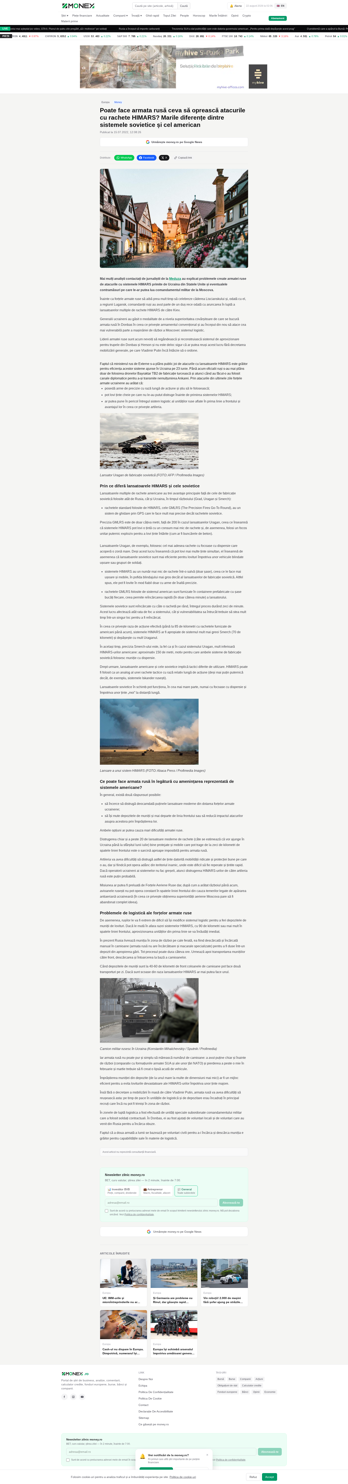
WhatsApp (126, 157)
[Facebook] (64, 1397)
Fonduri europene (227, 1392)
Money (118, 102)
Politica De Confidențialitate (156, 1392)
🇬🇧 (280, 5)
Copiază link (185, 157)
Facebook (148, 157)
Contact (143, 1405)
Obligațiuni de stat (227, 1385)
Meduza (175, 278)
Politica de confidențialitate (139, 1214)
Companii (245, 1379)
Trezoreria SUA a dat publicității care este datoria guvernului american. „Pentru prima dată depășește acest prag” (192, 28)
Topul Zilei (169, 15)
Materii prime (69, 21)
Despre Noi (146, 1379)
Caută (184, 5)
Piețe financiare (82, 15)
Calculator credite (251, 1385)
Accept (269, 1477)
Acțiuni (259, 1379)
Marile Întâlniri (218, 15)
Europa (106, 102)
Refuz (253, 1477)
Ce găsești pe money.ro (154, 1424)
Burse (232, 1379)
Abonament (277, 18)
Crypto (246, 15)
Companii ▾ (120, 15)
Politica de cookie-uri (183, 1477)
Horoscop (199, 15)
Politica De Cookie (150, 1398)
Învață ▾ (137, 15)
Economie (270, 1392)
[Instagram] (73, 1397)
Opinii (234, 15)
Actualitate (102, 15)
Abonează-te (231, 1202)
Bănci (245, 1392)
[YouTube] (82, 1397)
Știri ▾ (64, 15)
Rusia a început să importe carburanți (98, 28)
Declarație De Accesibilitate (156, 1411)
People (184, 15)
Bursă (221, 1379)
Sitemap (144, 1417)
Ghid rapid (152, 15)
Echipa (143, 1385)
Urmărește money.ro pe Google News (176, 142)
